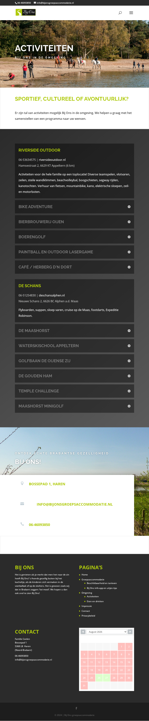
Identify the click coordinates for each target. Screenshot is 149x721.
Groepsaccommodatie (93, 579)
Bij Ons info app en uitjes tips (102, 588)
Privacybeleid (88, 615)
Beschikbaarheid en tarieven (102, 583)
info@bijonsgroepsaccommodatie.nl (33, 659)
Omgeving (87, 592)
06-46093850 (39, 524)
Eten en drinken (95, 601)
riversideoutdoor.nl (52, 160)
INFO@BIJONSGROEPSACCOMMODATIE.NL (75, 504)
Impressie (87, 606)
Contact (86, 610)
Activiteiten (93, 596)
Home (85, 574)
